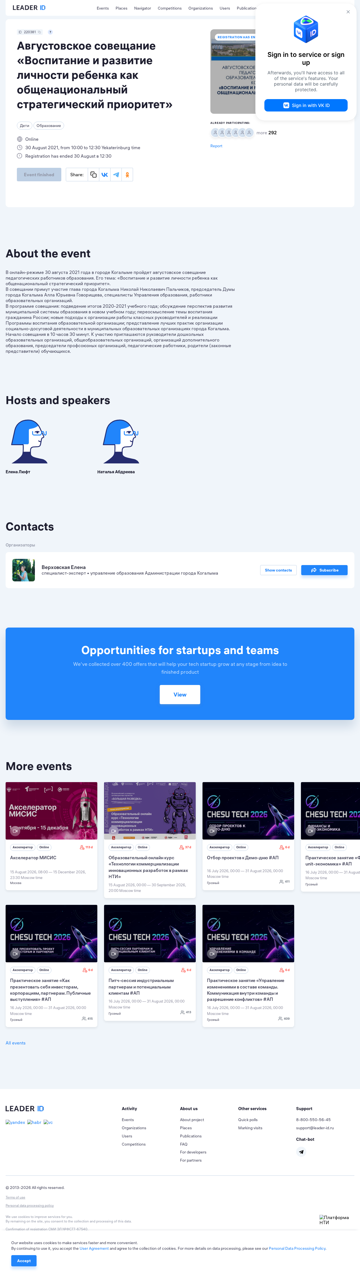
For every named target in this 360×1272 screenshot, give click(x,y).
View (180, 694)
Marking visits (250, 1127)
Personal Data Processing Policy (297, 1248)
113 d (89, 847)
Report (216, 145)
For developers (193, 1152)
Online (44, 847)
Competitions (170, 8)
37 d (188, 847)
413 (188, 1012)
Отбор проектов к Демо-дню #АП (243, 857)
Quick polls (248, 1119)
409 (287, 1019)
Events (103, 8)
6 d (287, 847)
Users (225, 8)
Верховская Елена (64, 567)
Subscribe (329, 570)
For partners (191, 1160)
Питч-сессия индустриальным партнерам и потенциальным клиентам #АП (141, 987)
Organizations (200, 8)
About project (192, 1119)
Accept (24, 1260)
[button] (151, 1109)
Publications (247, 8)
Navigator (142, 8)
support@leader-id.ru (315, 1127)
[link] (51, 836)
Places (121, 8)
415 (90, 1019)
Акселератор (23, 847)
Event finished (39, 174)
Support (304, 1108)
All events (16, 1043)
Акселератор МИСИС (33, 857)
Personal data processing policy (30, 1205)
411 (287, 881)
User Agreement (94, 1248)
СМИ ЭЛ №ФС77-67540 (67, 1229)
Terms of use (15, 1197)
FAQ (184, 1144)
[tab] (151, 1109)
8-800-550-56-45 (313, 1119)
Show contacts (278, 570)
